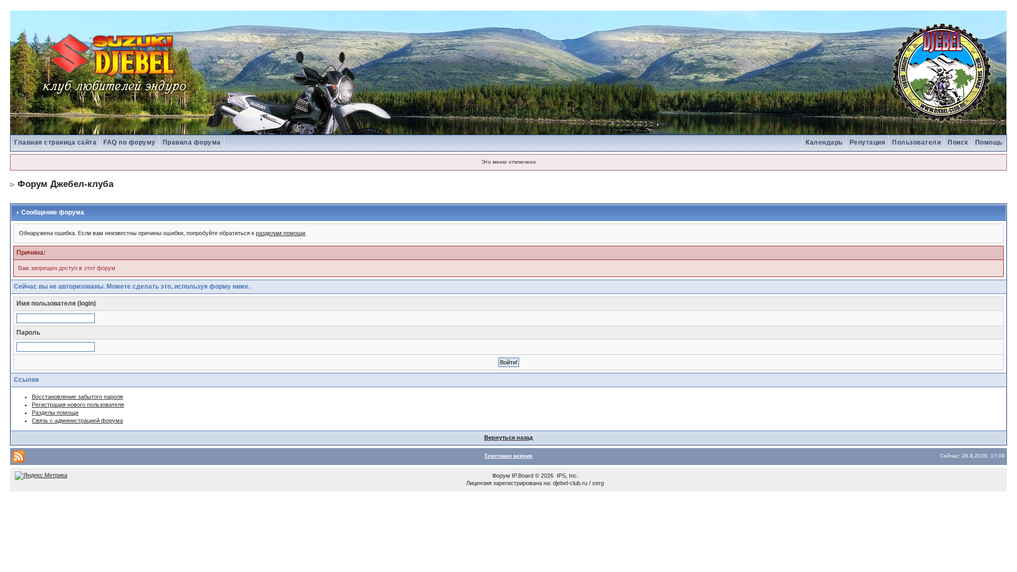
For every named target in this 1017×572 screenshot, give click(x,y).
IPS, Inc (567, 475)
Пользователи (916, 142)
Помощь (989, 142)
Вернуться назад (508, 437)
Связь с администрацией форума (77, 420)
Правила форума (192, 142)
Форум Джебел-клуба (65, 184)
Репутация (868, 142)
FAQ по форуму (129, 142)
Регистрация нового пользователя (78, 404)
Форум (501, 475)
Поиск (958, 142)
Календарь (824, 142)
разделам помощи (280, 233)
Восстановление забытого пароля (77, 397)
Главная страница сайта (55, 142)
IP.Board (522, 475)
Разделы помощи (55, 412)
